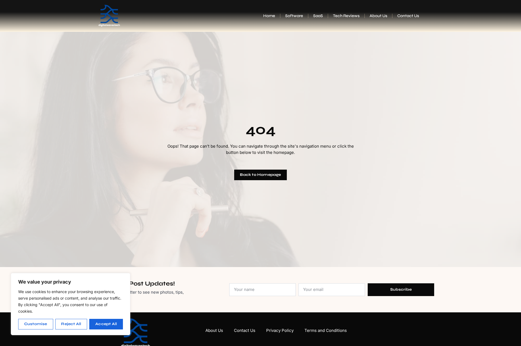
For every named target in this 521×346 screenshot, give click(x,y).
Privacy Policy (280, 330)
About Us (378, 15)
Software (294, 15)
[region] (70, 304)
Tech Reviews (346, 15)
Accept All (106, 324)
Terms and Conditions (325, 330)
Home (269, 15)
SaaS (318, 15)
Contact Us (408, 15)
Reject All (71, 324)
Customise (35, 324)
